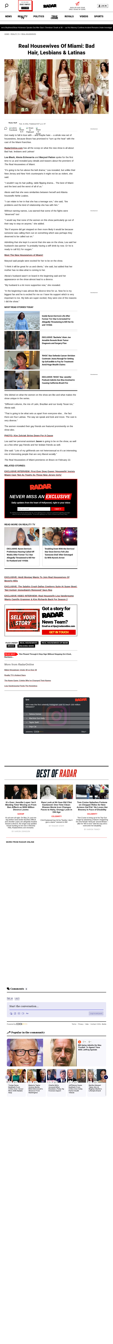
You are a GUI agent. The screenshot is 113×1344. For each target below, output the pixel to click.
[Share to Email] (38, 128)
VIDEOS (84, 16)
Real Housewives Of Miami (55, 643)
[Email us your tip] (25, 11)
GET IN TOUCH (59, 632)
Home (6, 34)
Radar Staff (13, 123)
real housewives (28, 34)
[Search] (6, 7)
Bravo (11, 646)
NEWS (8, 16)
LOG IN (104, 6)
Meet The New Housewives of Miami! (23, 255)
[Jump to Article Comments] (5, 128)
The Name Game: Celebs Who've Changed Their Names (27, 681)
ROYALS (69, 16)
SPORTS (98, 16)
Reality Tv (15, 34)
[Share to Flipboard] (30, 128)
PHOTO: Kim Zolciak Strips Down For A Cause (28, 435)
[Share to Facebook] (13, 128)
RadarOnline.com (13, 148)
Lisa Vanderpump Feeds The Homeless (20, 686)
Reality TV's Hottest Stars (15, 675)
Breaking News (26, 646)
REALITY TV (22, 17)
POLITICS (38, 16)
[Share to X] (21, 128)
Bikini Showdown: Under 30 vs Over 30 (20, 670)
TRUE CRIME (54, 17)
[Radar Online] (50, 6)
